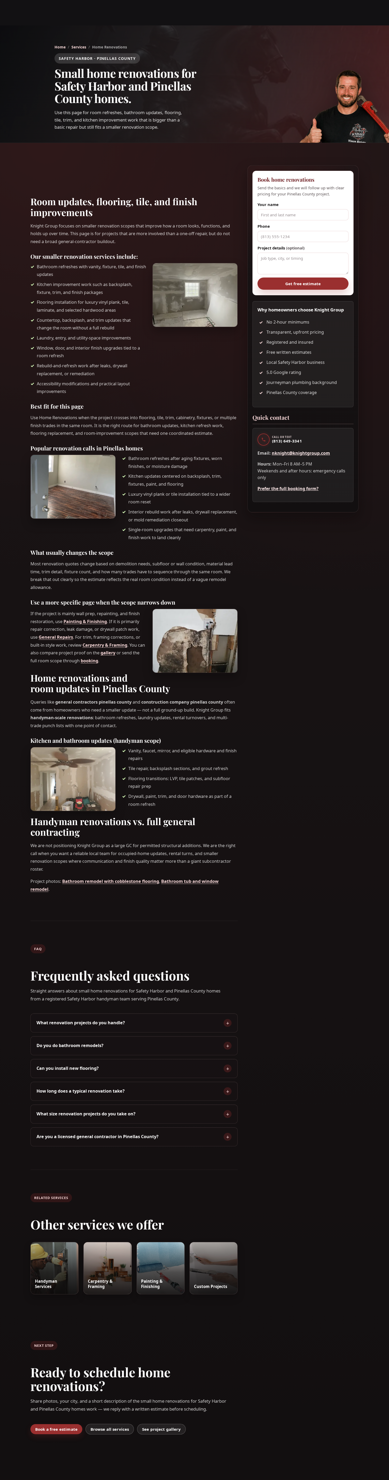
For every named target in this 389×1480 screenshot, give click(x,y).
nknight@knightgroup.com (301, 453)
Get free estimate (303, 283)
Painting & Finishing (85, 621)
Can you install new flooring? (68, 1068)
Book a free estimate (56, 1429)
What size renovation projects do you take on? (86, 1114)
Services (78, 47)
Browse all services (110, 1429)
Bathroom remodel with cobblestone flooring (110, 881)
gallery (108, 653)
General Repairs (56, 637)
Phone (263, 226)
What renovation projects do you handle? (81, 1023)
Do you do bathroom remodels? (70, 1045)
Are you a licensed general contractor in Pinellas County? (98, 1136)
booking (89, 661)
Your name (268, 204)
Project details (281, 248)
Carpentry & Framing (105, 645)
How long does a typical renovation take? (81, 1091)
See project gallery (161, 1429)
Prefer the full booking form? (288, 488)
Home (60, 47)
